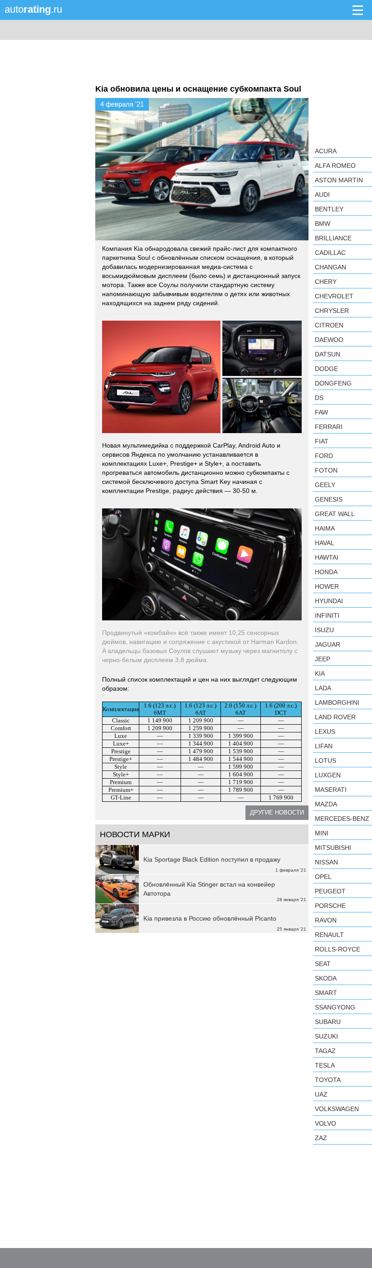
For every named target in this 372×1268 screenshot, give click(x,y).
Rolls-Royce (337, 949)
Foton (326, 470)
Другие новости (277, 812)
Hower (327, 586)
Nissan (326, 862)
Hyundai (329, 601)
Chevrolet (334, 296)
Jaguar (327, 644)
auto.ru (33, 9)
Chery (326, 281)
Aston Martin (339, 180)
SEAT (323, 963)
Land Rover (335, 717)
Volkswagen (337, 1108)
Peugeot (330, 891)
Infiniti (327, 615)
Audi (322, 194)
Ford (324, 455)
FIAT (321, 441)
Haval (324, 542)
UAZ (321, 1094)
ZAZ (321, 1137)
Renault (329, 934)
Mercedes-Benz (342, 818)
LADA (323, 688)
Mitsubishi (333, 847)
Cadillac (330, 252)
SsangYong (335, 1007)
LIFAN (324, 746)
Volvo (325, 1123)
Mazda (326, 804)
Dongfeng (333, 383)
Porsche (330, 905)
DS (319, 397)
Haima (325, 528)
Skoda (326, 978)
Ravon (326, 920)
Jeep (322, 659)
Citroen (329, 325)
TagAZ (325, 1050)
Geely (325, 484)
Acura (326, 151)
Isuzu (324, 630)
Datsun (327, 354)
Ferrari (329, 426)
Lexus (325, 731)
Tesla (325, 1065)
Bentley (329, 209)
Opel (323, 876)
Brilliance (333, 238)
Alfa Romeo (335, 165)
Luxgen (328, 775)
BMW (322, 223)
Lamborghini (337, 702)
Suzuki (326, 1036)
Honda (326, 571)
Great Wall (335, 513)
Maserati (331, 789)
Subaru (328, 1021)
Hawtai (326, 557)
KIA (320, 673)
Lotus (325, 760)
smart (326, 992)
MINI (321, 833)
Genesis (329, 499)
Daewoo (329, 339)
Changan (330, 267)
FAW (321, 412)
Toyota (328, 1079)
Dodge (326, 368)
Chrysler (332, 310)
